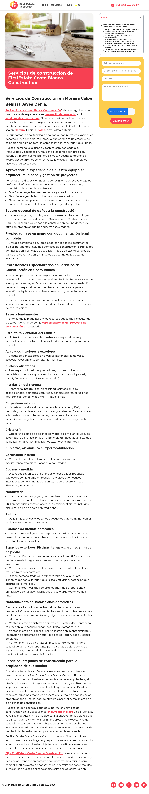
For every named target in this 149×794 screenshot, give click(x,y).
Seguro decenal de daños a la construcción (118, 36)
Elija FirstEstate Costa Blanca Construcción (34, 753)
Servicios (56, 5)
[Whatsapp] (129, 785)
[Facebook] (113, 785)
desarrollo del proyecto (60, 114)
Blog (69, 5)
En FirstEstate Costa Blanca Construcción (33, 110)
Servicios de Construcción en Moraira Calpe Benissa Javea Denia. (119, 26)
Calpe (41, 130)
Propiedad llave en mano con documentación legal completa (119, 40)
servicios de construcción (22, 118)
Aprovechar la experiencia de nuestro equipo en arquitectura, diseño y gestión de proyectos (122, 31)
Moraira (20, 130)
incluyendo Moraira (61, 712)
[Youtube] (121, 785)
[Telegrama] (144, 785)
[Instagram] (136, 785)
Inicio (45, 5)
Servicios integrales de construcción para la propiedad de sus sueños (121, 50)
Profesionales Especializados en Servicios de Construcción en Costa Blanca (121, 45)
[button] (140, 17)
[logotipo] (22, 5)
